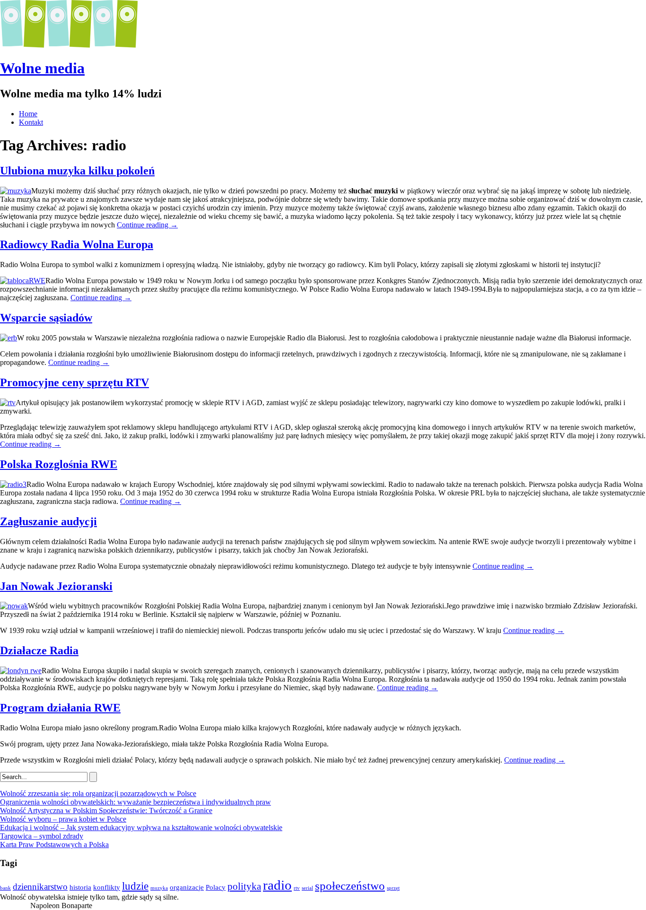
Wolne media (42, 68)
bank (5, 888)
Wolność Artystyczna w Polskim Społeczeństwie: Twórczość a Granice (106, 810)
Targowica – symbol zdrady (41, 836)
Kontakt (31, 122)
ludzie (135, 886)
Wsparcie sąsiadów (46, 318)
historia (80, 887)
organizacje (187, 887)
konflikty (106, 887)
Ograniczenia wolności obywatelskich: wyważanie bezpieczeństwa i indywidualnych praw (135, 802)
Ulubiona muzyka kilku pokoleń (77, 171)
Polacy (216, 887)
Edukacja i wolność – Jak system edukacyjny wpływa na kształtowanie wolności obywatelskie (141, 827)
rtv (297, 888)
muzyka (159, 888)
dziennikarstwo (40, 887)
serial (307, 888)
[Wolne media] (69, 45)
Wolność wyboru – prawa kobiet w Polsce (63, 819)
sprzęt (393, 888)
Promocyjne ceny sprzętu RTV (74, 382)
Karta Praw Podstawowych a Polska (54, 845)
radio (277, 885)
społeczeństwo (350, 885)
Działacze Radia (39, 650)
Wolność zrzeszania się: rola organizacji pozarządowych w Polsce (98, 793)
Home (28, 114)
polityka (244, 886)
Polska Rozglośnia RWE (58, 464)
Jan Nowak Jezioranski (56, 586)
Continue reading (147, 225)
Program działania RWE (60, 708)
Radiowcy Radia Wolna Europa (76, 244)
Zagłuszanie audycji (48, 521)
